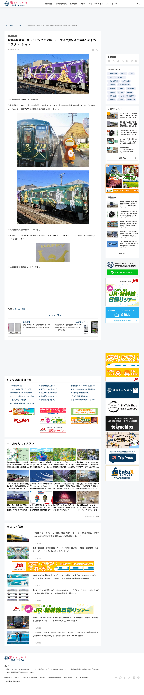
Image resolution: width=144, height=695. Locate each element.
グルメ (121, 92)
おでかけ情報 (61, 4)
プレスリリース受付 (81, 677)
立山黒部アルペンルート (49, 396)
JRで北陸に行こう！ (17, 386)
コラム (83, 4)
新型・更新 (131, 88)
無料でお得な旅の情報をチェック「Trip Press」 (86, 669)
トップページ (8, 25)
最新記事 (49, 4)
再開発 (130, 92)
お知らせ (25, 677)
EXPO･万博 (131, 99)
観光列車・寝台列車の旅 (49, 393)
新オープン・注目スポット (117, 77)
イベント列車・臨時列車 (127, 96)
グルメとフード (112, 4)
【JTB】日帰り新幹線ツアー (80, 396)
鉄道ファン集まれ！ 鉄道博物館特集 (83, 389)
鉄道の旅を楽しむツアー (49, 386)
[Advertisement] (72, 16)
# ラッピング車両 (19, 309)
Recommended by (89, 516)
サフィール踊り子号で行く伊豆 (20, 389)
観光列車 (112, 99)
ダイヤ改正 (126, 81)
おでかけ (112, 84)
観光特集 (73, 4)
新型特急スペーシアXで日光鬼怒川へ (83, 386)
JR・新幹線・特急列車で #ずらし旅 (22, 403)
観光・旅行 (113, 96)
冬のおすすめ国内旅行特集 (80, 393)
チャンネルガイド (96, 4)
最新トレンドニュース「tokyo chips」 (18, 669)
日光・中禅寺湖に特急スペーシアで (82, 400)
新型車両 (112, 88)
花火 (132, 73)
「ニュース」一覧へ (53, 315)
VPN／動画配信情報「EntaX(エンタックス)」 (20, 672)
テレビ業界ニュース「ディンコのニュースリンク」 (50, 669)
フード (121, 88)
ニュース (19, 25)
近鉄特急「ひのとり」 (48, 400)
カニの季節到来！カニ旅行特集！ (21, 393)
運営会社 (42, 677)
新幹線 (121, 99)
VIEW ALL (122, 158)
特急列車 (112, 92)
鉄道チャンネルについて (11, 677)
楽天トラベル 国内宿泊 (49, 389)
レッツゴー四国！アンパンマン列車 (22, 396)
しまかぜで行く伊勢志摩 (18, 400)
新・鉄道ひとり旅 (124, 84)
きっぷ (124, 73)
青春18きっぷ (113, 73)
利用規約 (34, 677)
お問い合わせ (68, 677)
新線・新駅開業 (114, 81)
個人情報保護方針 (54, 677)
